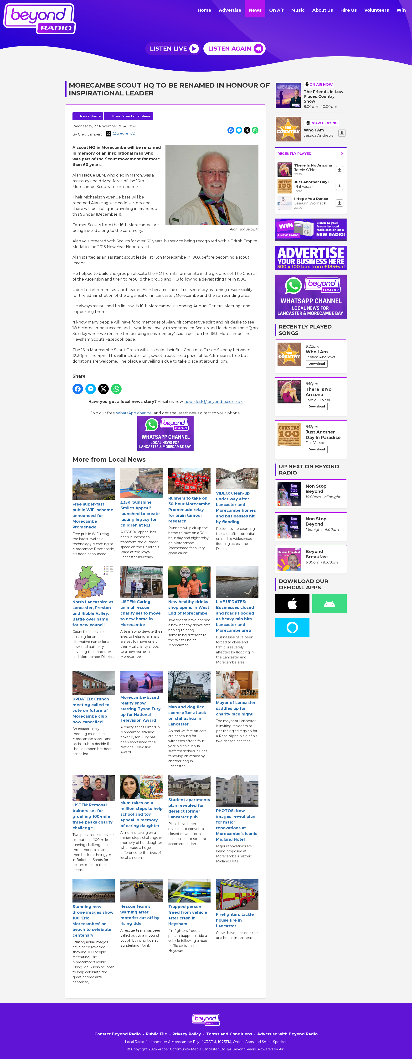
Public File (156, 1034)
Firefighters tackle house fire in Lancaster (235, 920)
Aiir (281, 1049)
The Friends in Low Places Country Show (323, 96)
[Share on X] (247, 130)
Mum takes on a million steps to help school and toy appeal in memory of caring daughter (141, 814)
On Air (276, 10)
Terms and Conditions (229, 1034)
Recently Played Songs (305, 329)
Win (401, 10)
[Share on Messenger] (239, 130)
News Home (90, 116)
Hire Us (348, 10)
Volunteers (376, 10)
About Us (322, 10)
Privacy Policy (186, 1034)
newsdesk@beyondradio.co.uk (213, 401)
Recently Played (295, 153)
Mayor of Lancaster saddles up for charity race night (236, 708)
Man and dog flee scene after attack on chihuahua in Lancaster (187, 715)
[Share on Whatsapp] (255, 130)
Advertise (230, 10)
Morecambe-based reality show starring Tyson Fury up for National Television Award (140, 709)
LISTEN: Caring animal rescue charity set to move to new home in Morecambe (140, 613)
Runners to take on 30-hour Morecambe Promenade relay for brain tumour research (189, 509)
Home (204, 10)
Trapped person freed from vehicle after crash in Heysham (187, 915)
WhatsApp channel (134, 413)
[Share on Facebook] (230, 130)
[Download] (341, 133)
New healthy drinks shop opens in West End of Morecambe (188, 608)
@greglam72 (124, 133)
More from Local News (131, 116)
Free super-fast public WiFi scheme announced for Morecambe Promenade (92, 515)
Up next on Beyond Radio (309, 469)
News (255, 10)
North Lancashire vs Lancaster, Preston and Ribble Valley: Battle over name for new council (92, 613)
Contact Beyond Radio (117, 1034)
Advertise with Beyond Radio (287, 1034)
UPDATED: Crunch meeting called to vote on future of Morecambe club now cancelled (90, 710)
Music (298, 10)
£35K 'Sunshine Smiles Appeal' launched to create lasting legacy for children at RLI (140, 513)
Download (317, 363)
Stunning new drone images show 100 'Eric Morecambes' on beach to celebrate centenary (92, 921)
